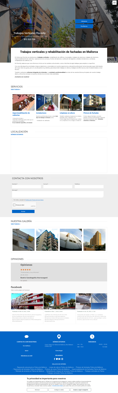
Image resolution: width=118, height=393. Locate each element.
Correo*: (45, 184)
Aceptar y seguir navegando (80, 390)
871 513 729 (29, 39)
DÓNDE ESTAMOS (17, 134)
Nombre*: (15, 184)
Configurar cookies (59, 390)
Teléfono (77, 184)
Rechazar (37, 390)
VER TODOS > (15, 89)
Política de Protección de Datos (34, 200)
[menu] (114, 3)
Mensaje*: (15, 190)
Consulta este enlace (57, 386)
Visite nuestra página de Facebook (20, 290)
